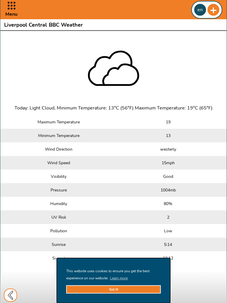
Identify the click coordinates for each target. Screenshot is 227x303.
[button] (11, 9)
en (200, 10)
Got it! (113, 289)
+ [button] (213, 10)
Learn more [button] (119, 278)
